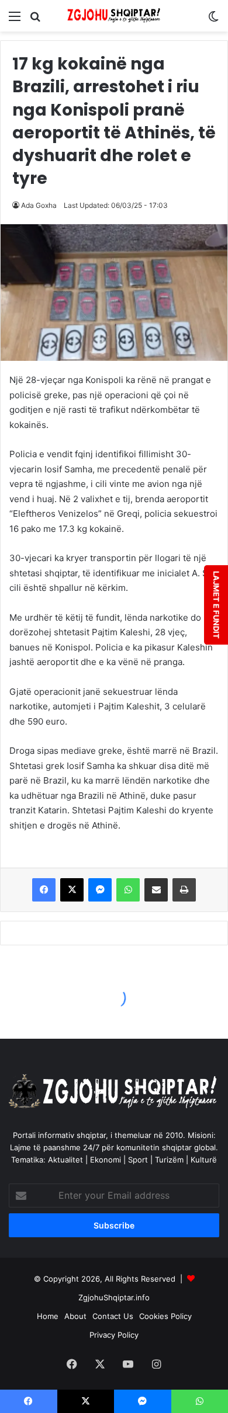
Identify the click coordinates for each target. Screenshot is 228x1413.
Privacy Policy (114, 1334)
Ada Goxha (39, 205)
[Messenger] (100, 890)
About (75, 1316)
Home (47, 1316)
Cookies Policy (165, 1316)
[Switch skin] (213, 20)
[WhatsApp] (128, 890)
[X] (72, 890)
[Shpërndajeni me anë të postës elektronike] (156, 890)
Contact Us (112, 1316)
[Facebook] (44, 890)
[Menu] (14, 20)
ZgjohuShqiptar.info (114, 1297)
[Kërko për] (35, 20)
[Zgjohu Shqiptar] (114, 15)
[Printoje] (184, 890)
